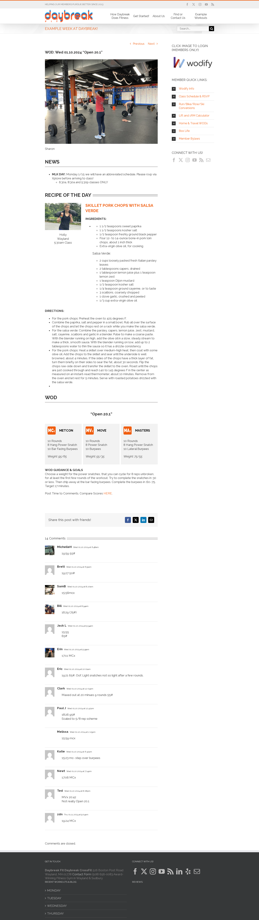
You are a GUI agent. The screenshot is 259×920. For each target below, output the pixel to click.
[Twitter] (181, 160)
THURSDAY (55, 913)
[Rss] (201, 160)
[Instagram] (188, 160)
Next (151, 43)
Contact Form (81, 874)
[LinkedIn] (179, 871)
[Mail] (208, 160)
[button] (193, 89)
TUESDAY (54, 898)
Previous (138, 43)
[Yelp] (188, 871)
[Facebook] (174, 160)
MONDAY (54, 890)
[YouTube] (194, 160)
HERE (108, 493)
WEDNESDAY (57, 906)
